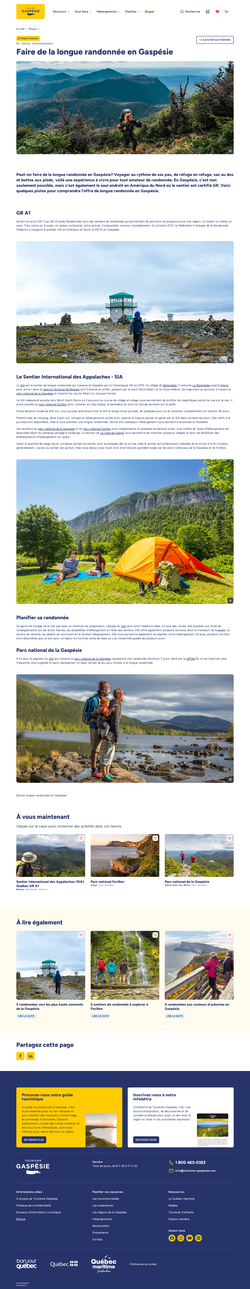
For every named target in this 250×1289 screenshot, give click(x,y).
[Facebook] (172, 1238)
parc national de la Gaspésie (34, 393)
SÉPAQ (190, 658)
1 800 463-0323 (190, 1162)
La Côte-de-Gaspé (112, 433)
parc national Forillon (53, 404)
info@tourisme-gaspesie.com (195, 1170)
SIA (22, 385)
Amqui (224, 385)
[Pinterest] (198, 1238)
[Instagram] (180, 1238)
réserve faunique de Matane (61, 389)
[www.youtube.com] (189, 1238)
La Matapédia (201, 385)
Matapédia (170, 385)
